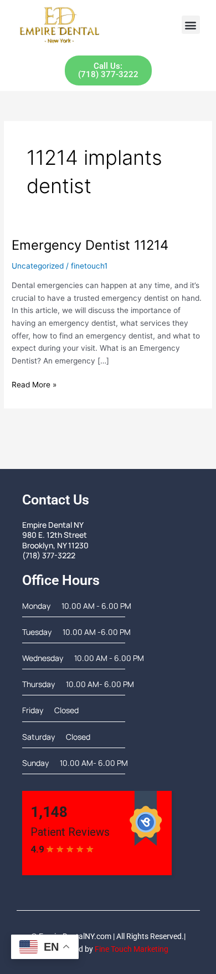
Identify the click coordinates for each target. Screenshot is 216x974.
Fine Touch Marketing (131, 949)
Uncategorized (38, 265)
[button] (191, 25)
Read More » (34, 384)
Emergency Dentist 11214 (90, 245)
